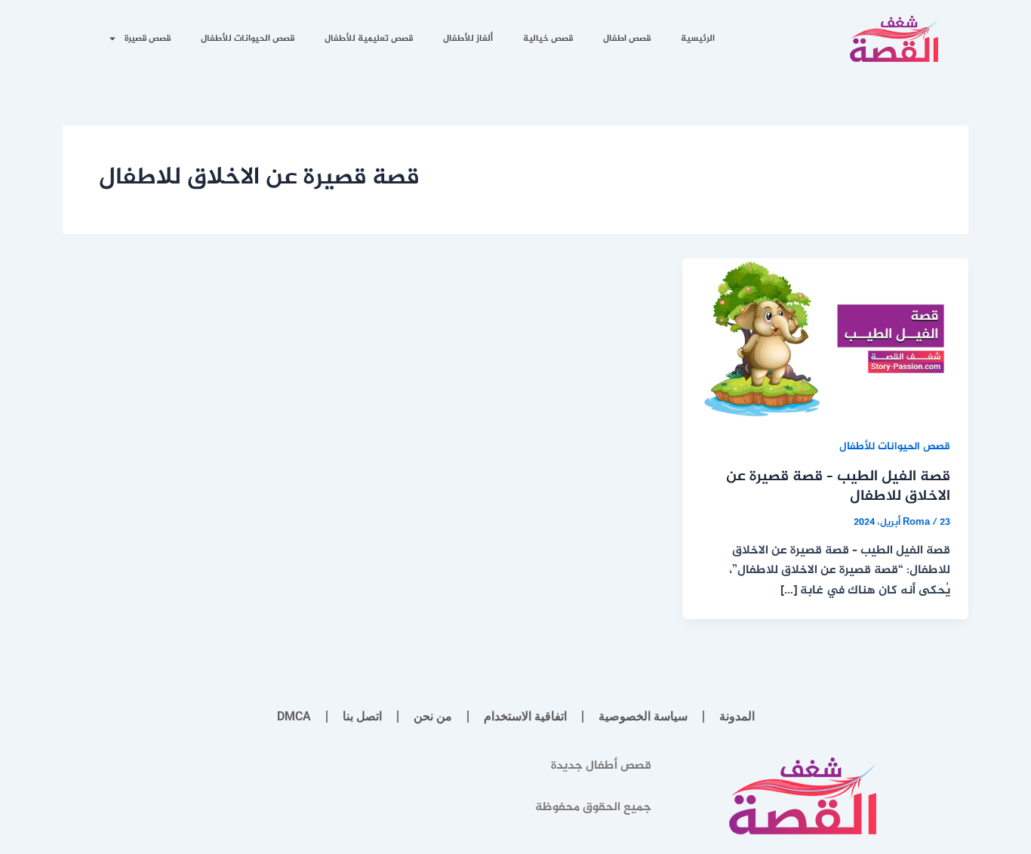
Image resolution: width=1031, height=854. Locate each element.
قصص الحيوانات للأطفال (247, 38)
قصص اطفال (627, 38)
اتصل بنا (362, 716)
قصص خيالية (548, 38)
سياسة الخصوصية (643, 716)
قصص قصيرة (148, 38)
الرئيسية (698, 38)
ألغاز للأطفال (468, 38)
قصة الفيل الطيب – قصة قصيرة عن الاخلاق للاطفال (838, 486)
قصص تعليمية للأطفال (369, 38)
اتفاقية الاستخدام (525, 716)
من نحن (433, 716)
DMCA (294, 716)
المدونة (737, 716)
